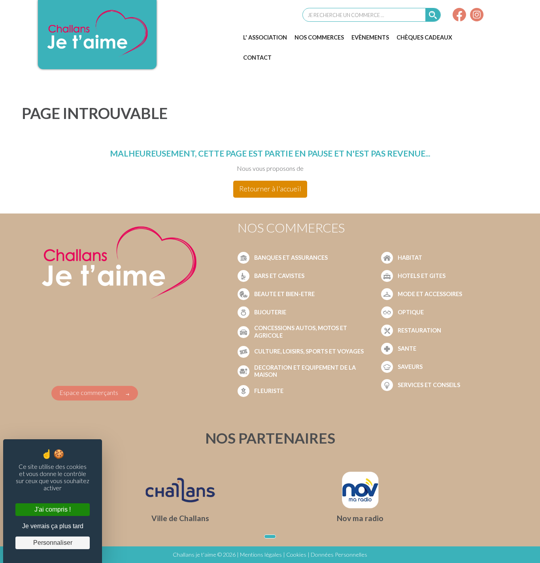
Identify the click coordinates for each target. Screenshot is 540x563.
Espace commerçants (88, 392)
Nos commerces (319, 37)
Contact (257, 57)
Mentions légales (261, 554)
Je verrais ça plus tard (52, 526)
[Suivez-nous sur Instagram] (476, 15)
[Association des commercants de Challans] (97, 56)
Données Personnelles (339, 554)
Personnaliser (52, 542)
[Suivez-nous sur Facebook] (459, 15)
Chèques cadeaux (424, 37)
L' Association (265, 37)
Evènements (370, 37)
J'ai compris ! (52, 509)
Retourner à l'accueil (270, 189)
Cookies (296, 554)
